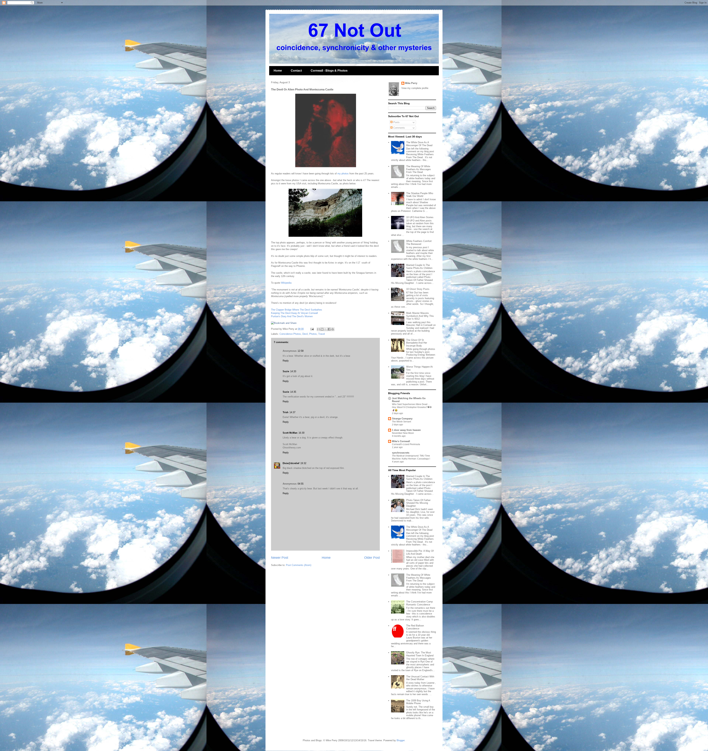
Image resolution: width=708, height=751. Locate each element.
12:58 (300, 350)
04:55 (300, 483)
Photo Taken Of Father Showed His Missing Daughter (418, 503)
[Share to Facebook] (329, 329)
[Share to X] (325, 329)
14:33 (293, 371)
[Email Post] (312, 329)
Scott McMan (290, 432)
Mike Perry (411, 83)
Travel (321, 334)
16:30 (301, 432)
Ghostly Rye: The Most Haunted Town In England (419, 654)
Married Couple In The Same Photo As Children (419, 266)
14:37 (292, 412)
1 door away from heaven (406, 430)
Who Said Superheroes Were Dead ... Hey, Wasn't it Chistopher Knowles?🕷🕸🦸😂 (412, 407)
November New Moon (403, 433)
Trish (285, 412)
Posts (396, 122)
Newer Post (279, 557)
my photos (343, 173)
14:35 (293, 391)
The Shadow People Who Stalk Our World (419, 195)
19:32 (303, 463)
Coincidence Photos (290, 334)
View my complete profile (414, 88)
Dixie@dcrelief (291, 463)
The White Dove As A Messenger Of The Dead (419, 144)
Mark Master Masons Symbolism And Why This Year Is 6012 (420, 316)
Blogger (401, 740)
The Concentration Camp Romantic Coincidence (419, 603)
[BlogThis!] (322, 329)
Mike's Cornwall (401, 441)
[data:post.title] (283, 323)
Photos (313, 334)
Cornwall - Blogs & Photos (329, 70)
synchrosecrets (400, 452)
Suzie (286, 371)
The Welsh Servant (401, 421)
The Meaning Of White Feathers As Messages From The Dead (418, 169)
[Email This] (318, 329)
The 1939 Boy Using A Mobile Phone (418, 702)
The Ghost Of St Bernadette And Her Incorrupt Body (416, 343)
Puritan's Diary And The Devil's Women (292, 316)
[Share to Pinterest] (332, 329)
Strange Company (402, 418)
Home (278, 70)
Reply (286, 360)
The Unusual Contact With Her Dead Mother (420, 678)
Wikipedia (286, 282)
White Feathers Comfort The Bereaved (419, 242)
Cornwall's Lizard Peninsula (406, 444)
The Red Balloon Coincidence (415, 627)
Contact (296, 70)
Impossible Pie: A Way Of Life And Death (420, 552)
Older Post (372, 557)
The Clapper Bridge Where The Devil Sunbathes (296, 309)
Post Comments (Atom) (298, 565)
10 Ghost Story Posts (417, 289)
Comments (399, 127)
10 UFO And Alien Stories (419, 217)
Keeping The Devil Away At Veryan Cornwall (294, 313)
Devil (305, 334)
